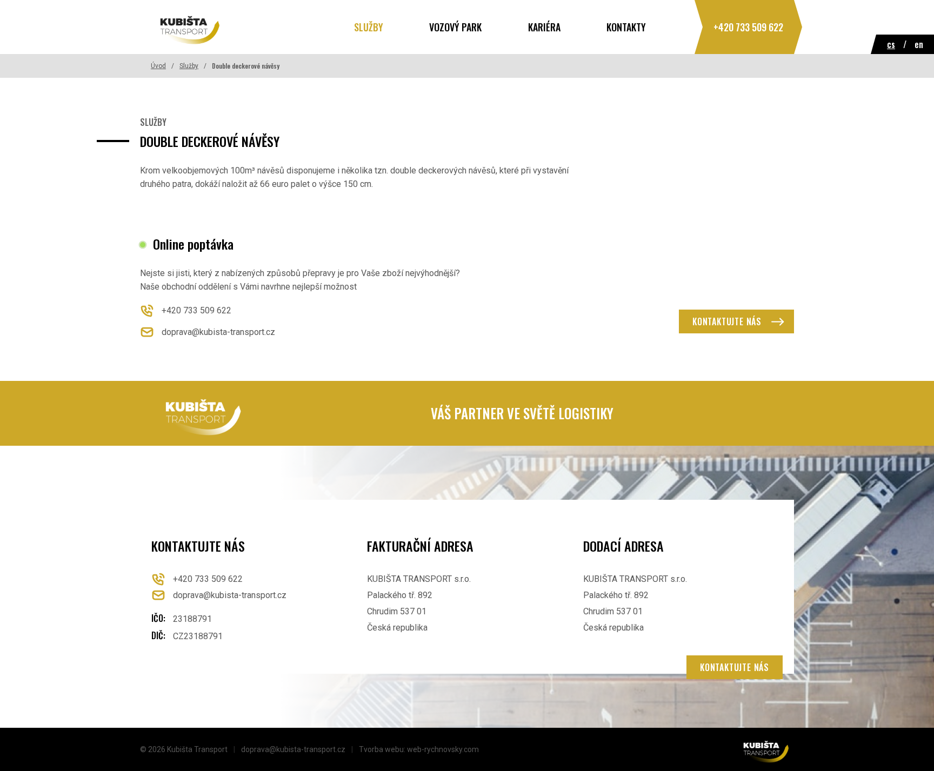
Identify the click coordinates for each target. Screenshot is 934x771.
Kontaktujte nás (727, 321)
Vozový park (455, 27)
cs (891, 44)
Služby (368, 27)
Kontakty (626, 27)
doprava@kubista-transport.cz (229, 595)
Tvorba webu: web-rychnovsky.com (419, 749)
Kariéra (544, 27)
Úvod (158, 66)
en (919, 44)
